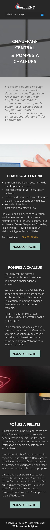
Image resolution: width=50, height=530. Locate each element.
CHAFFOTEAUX (30, 237)
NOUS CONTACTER (25, 247)
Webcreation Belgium (25, 526)
